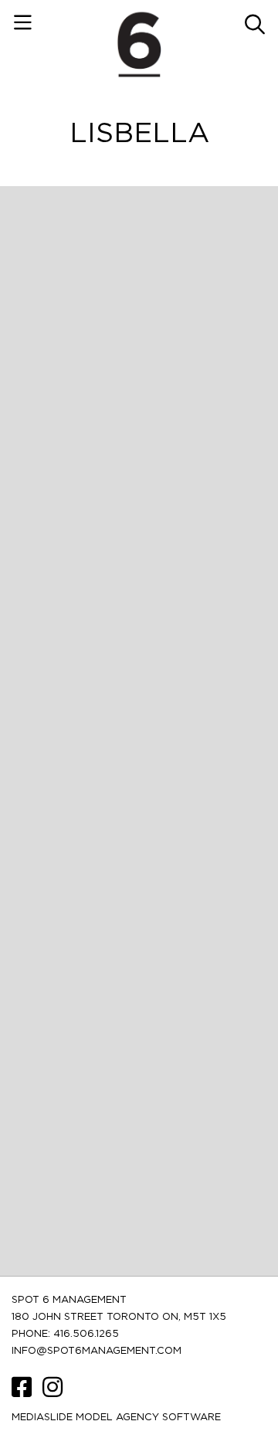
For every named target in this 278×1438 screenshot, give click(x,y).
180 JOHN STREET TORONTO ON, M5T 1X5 (119, 1317)
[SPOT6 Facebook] (23, 1393)
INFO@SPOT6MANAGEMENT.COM (96, 1351)
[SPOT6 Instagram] (52, 1393)
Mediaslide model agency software (116, 1418)
